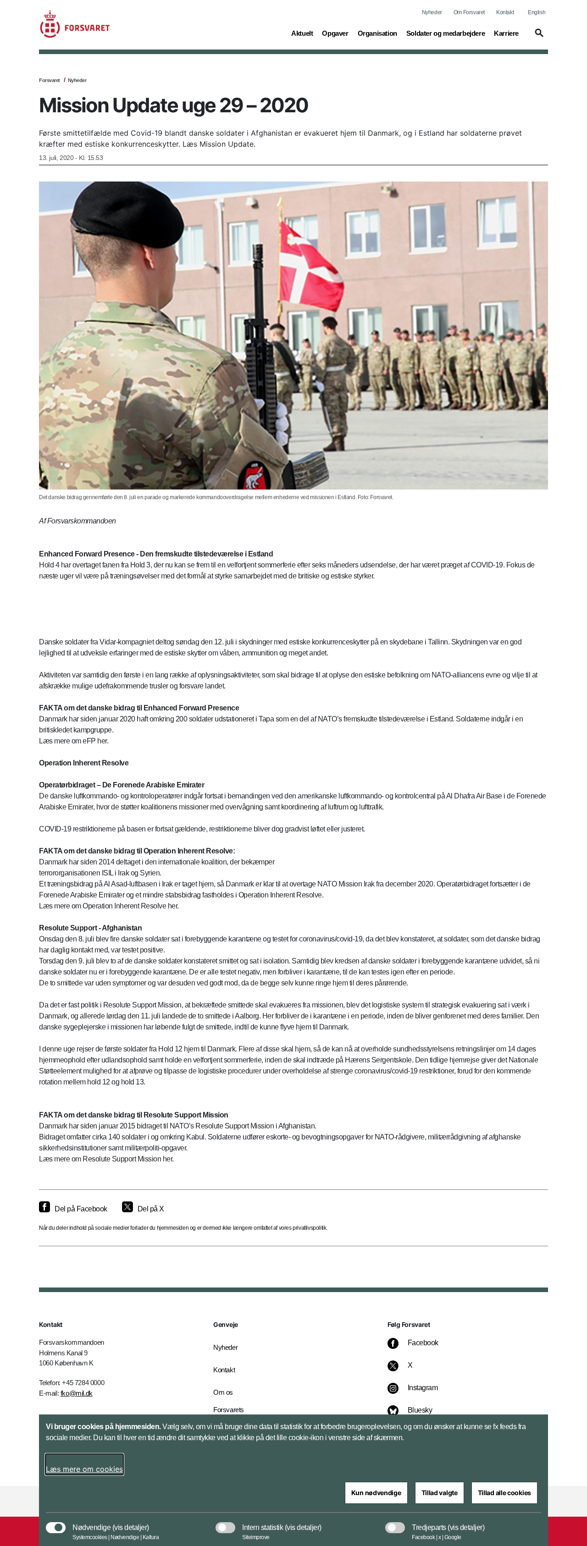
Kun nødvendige (376, 1492)
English (536, 12)
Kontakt (505, 12)
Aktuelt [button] (302, 33)
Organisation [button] (377, 33)
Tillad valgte (439, 1492)
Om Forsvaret (469, 12)
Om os (223, 1392)
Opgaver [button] (335, 33)
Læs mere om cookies (84, 1469)
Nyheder (432, 12)
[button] (538, 37)
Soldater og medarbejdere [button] (445, 33)
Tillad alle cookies (504, 1492)
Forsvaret (49, 80)
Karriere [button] (506, 33)
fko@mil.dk (77, 1393)
